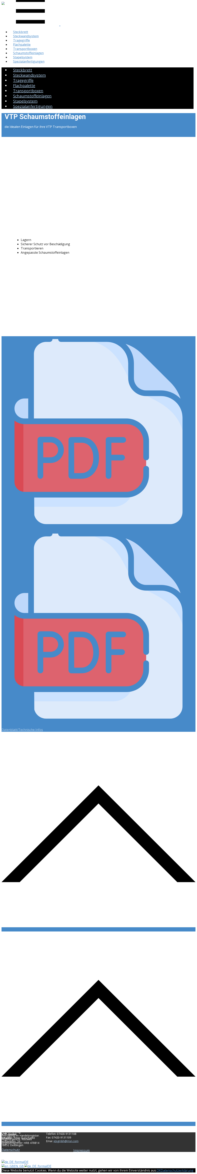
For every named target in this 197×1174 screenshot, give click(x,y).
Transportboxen (25, 49)
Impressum (81, 1150)
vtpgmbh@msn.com (65, 1141)
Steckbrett (20, 32)
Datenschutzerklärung (177, 1170)
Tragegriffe (21, 40)
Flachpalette (22, 44)
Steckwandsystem (26, 36)
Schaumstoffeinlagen (28, 53)
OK (159, 1170)
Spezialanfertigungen (28, 61)
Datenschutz (11, 1150)
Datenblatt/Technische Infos (22, 730)
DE (26, 1162)
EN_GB (19, 1166)
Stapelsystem (22, 57)
